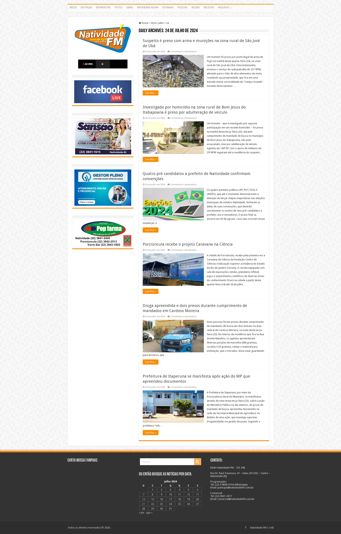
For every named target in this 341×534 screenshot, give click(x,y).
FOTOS (118, 7)
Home (144, 23)
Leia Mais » (150, 93)
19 (188, 499)
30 (161, 508)
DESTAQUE (86, 7)
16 (161, 499)
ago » (149, 512)
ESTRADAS (168, 7)
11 (179, 494)
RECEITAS (209, 7)
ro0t (271, 527)
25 (179, 503)
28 (143, 508)
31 (170, 508)
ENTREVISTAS (103, 7)
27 (197, 503)
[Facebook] (246, 527)
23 (161, 503)
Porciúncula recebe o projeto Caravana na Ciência (188, 244)
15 (152, 499)
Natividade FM (258, 527)
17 (170, 499)
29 (152, 508)
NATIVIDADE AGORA (147, 7)
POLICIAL (183, 7)
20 (197, 499)
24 (170, 503)
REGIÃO (196, 7)
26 (188, 503)
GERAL (129, 7)
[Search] (197, 461)
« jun (141, 512)
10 (170, 494)
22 (152, 503)
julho (161, 23)
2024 (153, 23)
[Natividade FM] (170, 11)
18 (179, 499)
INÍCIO (73, 7)
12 (188, 494)
